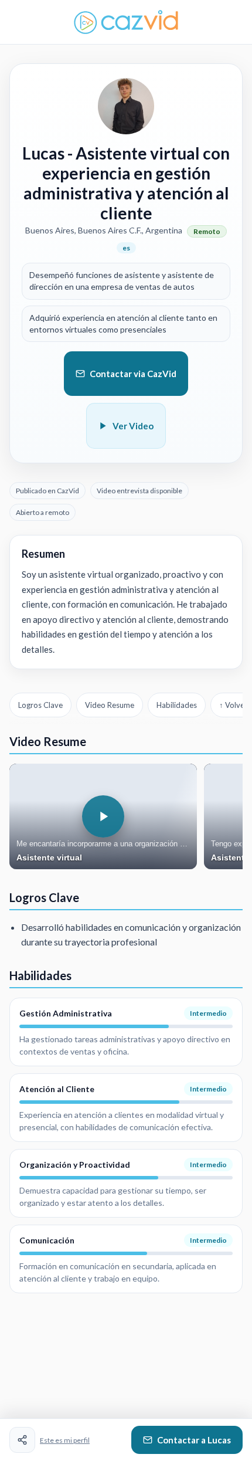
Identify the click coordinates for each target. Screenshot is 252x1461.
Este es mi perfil (65, 1440)
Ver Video (133, 426)
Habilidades (176, 705)
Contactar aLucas (194, 1440)
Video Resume (109, 705)
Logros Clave (40, 705)
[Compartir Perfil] (22, 1440)
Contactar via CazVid (133, 373)
